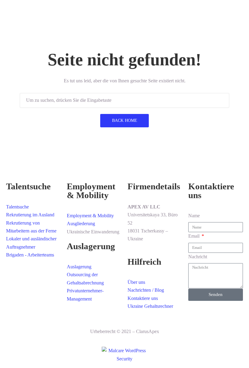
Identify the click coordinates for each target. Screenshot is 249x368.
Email (194, 236)
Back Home (124, 120)
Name (194, 215)
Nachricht (197, 256)
